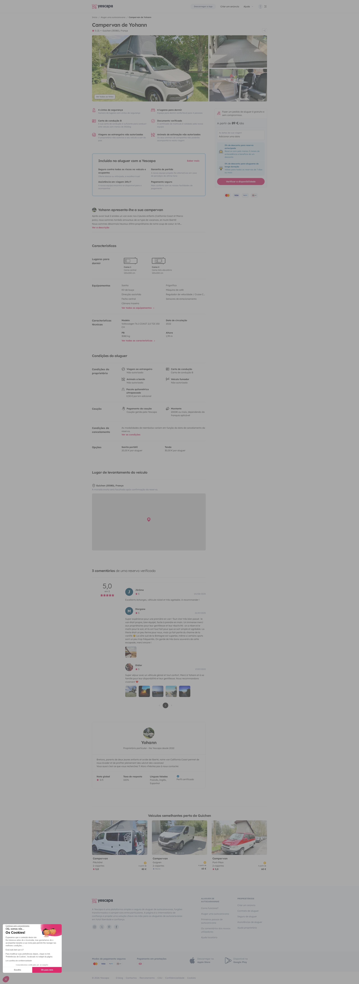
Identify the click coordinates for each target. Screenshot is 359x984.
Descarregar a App (203, 6)
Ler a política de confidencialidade (19, 961)
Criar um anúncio (229, 6)
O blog (119, 977)
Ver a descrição (100, 227)
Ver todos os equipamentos (137, 307)
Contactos (131, 977)
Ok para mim (47, 970)
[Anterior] (95, 837)
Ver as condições (131, 434)
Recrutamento (147, 977)
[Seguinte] (144, 837)
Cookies (191, 977)
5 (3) (97, 30)
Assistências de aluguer (249, 922)
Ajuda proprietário (247, 927)
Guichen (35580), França (115, 30)
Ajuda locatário (209, 937)
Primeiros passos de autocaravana (212, 921)
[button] (6, 979)
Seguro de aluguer (247, 916)
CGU (159, 977)
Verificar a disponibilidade (241, 181)
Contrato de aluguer (248, 910)
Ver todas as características (137, 340)
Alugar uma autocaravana (215, 913)
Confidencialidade (174, 977)
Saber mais (193, 160)
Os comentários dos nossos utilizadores (215, 930)
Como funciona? (209, 908)
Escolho (17, 970)
